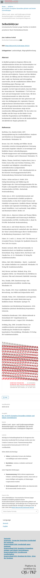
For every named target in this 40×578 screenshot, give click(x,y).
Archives (10, 6)
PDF (6, 397)
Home (4, 6)
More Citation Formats (9, 511)
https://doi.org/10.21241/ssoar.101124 (17, 46)
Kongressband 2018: (11, 548)
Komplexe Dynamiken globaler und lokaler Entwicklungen (18, 549)
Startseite (7, 538)
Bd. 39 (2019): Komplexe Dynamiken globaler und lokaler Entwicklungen (19, 9)
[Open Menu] (2, 2)
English (5, 526)
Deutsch (5, 523)
